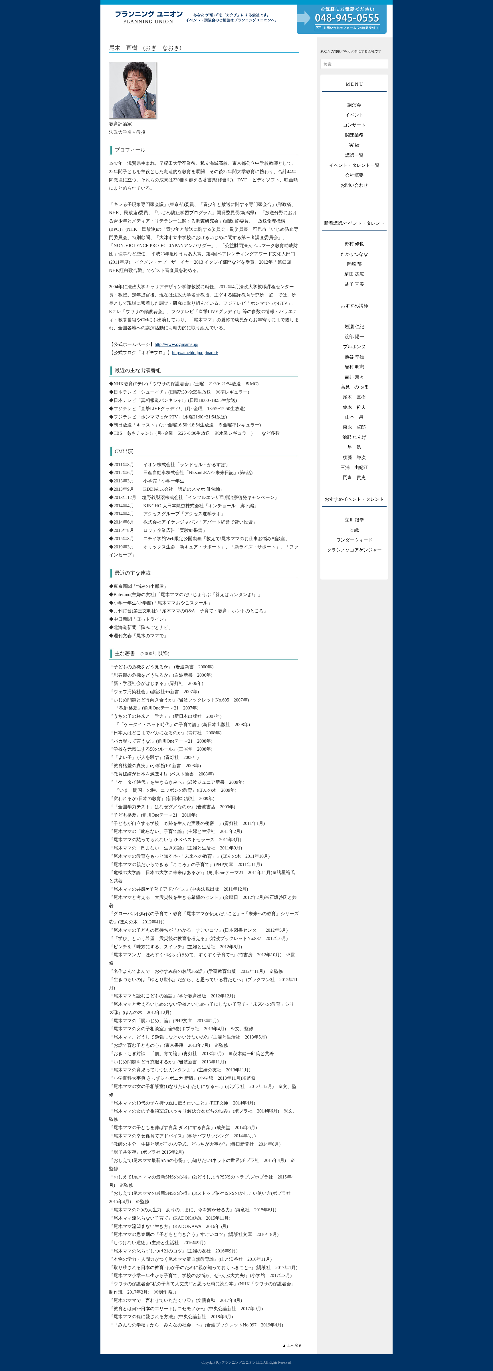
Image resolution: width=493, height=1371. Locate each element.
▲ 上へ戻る (292, 1346)
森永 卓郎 (354, 427)
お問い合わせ (354, 185)
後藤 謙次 (354, 457)
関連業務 (354, 135)
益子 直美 (354, 284)
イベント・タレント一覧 (354, 165)
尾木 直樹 (354, 396)
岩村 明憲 (354, 366)
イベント (354, 115)
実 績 (354, 145)
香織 (354, 530)
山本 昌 (354, 417)
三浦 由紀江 (354, 467)
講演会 (354, 105)
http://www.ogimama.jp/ (176, 344)
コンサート (354, 125)
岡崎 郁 (354, 264)
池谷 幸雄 (354, 356)
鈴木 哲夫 (354, 407)
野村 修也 (354, 243)
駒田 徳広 (354, 274)
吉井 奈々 (354, 376)
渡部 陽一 (354, 336)
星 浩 (354, 447)
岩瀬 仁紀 (354, 326)
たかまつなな (354, 254)
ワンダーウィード (354, 540)
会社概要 (354, 175)
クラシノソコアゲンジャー (354, 550)
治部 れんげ (354, 437)
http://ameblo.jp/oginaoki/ (195, 352)
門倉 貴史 (354, 477)
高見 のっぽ (354, 386)
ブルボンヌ (354, 346)
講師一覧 (354, 155)
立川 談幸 (354, 520)
